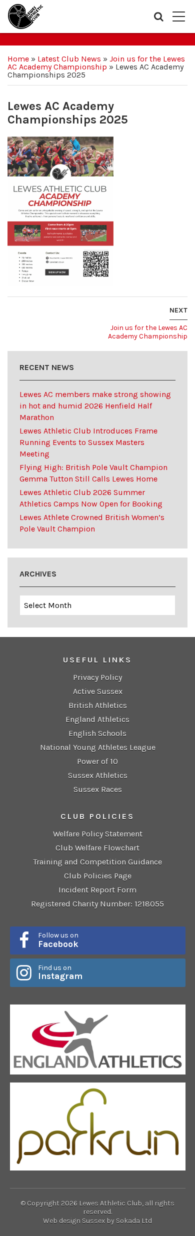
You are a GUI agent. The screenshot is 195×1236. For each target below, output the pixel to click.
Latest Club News (69, 59)
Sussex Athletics (98, 775)
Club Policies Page (98, 875)
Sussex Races (98, 789)
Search (158, 16)
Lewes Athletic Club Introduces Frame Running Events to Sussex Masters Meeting (89, 442)
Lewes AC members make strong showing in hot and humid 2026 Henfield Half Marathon (95, 406)
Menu (178, 17)
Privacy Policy (97, 677)
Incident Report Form (97, 889)
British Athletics (97, 705)
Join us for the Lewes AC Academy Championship (96, 63)
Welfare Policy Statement (97, 833)
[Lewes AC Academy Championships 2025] (61, 210)
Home (18, 59)
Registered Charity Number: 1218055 (97, 903)
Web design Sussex (74, 1220)
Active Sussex (97, 691)
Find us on (60, 973)
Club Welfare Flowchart (98, 847)
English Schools (97, 733)
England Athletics (98, 719)
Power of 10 (97, 761)
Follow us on (58, 940)
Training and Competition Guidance (97, 861)
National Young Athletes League (98, 747)
